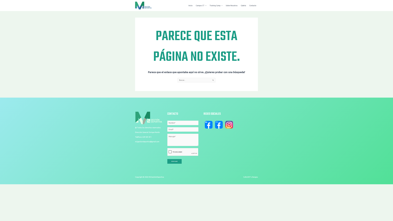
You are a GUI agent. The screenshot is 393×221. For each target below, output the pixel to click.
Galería (243, 5)
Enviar (174, 161)
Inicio (191, 5)
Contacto (252, 5)
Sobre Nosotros (232, 5)
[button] (205, 5)
